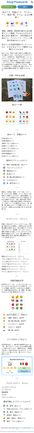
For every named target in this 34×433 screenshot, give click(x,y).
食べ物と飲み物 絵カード (16, 177)
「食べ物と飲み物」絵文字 (16, 321)
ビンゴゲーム (6, 390)
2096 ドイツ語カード (9, 146)
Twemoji (21, 428)
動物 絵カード (12, 171)
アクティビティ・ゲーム (17, 383)
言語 (24, 7)
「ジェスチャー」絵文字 (15, 324)
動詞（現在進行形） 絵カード (17, 165)
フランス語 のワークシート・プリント (15, 259)
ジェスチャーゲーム (9, 387)
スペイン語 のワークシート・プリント (15, 272)
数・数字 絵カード (13, 183)
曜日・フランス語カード (15, 421)
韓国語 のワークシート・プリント (14, 269)
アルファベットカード (15, 168)
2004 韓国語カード (9, 154)
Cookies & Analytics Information (9, 431)
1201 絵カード (7, 138)
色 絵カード (11, 174)
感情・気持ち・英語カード (16, 418)
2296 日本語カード (9, 151)
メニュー (7, 7)
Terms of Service (29, 431)
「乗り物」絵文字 (13, 330)
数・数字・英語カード (15, 412)
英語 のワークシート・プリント (13, 256)
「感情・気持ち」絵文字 (15, 318)
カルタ (4, 395)
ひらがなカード (12, 180)
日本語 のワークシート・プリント (14, 267)
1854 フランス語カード (10, 143)
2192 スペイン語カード (10, 156)
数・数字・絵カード (14, 406)
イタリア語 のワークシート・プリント (15, 264)
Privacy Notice (21, 431)
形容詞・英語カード (14, 415)
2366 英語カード (8, 141)
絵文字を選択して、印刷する (17, 315)
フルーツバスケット (9, 397)
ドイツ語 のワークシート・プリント (14, 262)
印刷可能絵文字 (17, 281)
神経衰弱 (5, 392)
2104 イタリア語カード (10, 149)
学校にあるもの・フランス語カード (19, 409)
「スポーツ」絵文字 (14, 327)
